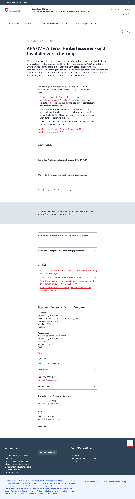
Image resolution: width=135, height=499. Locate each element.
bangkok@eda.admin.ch (48, 380)
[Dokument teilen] (128, 31)
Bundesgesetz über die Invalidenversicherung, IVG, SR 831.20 (67, 277)
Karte (40, 353)
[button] (12, 23)
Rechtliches (52, 493)
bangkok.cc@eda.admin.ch (50, 403)
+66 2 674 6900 (44, 363)
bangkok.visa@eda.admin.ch (50, 419)
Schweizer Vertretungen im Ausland (79, 458)
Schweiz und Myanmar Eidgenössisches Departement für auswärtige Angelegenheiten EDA (60, 10)
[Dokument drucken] (123, 31)
